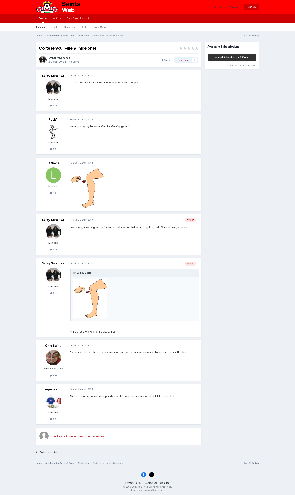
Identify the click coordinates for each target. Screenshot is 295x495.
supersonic (52, 389)
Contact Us (151, 482)
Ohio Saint (53, 345)
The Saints (73, 61)
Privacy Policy (133, 482)
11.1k (54, 375)
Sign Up (252, 6)
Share (166, 59)
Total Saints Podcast (78, 18)
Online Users (99, 26)
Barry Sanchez (61, 57)
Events (54, 26)
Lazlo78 (53, 163)
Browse (43, 18)
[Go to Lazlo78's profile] (53, 175)
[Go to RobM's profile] (53, 131)
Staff (84, 26)
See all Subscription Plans (243, 65)
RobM (52, 119)
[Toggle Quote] (74, 272)
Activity (57, 18)
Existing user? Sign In (227, 7)
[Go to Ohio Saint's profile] (53, 357)
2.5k (54, 149)
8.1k (54, 105)
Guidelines (69, 26)
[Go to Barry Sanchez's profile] (43, 60)
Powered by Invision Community (147, 490)
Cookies (165, 482)
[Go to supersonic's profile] (53, 401)
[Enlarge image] (87, 187)
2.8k (54, 193)
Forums (40, 26)
